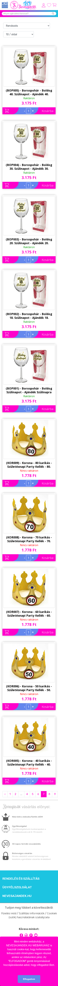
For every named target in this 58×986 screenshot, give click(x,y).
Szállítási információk (31, 913)
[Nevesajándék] (23, 1)
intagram (26, 935)
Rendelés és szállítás (20, 878)
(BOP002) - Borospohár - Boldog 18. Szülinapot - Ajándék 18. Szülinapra (29, 316)
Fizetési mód (8, 913)
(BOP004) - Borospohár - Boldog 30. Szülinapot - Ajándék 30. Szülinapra (29, 167)
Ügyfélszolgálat (17, 887)
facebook (21, 935)
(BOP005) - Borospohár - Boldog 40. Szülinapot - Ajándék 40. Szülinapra (29, 92)
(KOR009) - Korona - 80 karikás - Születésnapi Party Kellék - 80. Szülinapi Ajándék (29, 465)
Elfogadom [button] (29, 979)
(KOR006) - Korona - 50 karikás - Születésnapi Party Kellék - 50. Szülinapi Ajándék (29, 688)
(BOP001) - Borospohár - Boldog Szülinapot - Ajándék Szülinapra (29, 390)
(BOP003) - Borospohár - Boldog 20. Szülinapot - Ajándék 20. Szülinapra (29, 241)
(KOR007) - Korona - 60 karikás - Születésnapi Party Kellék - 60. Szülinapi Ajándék (29, 614)
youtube (36, 935)
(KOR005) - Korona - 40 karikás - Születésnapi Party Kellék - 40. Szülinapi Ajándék (29, 763)
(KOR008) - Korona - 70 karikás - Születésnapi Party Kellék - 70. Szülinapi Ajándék (29, 539)
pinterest (31, 935)
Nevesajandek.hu (17, 896)
